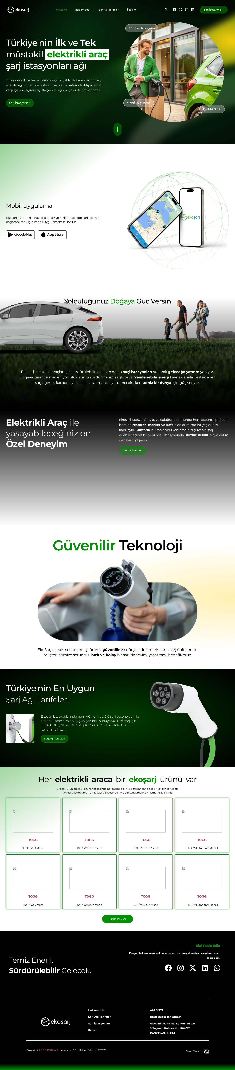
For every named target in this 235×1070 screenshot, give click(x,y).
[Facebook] (174, 9)
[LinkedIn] (193, 9)
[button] (141, 28)
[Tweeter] (180, 9)
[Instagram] (187, 9)
